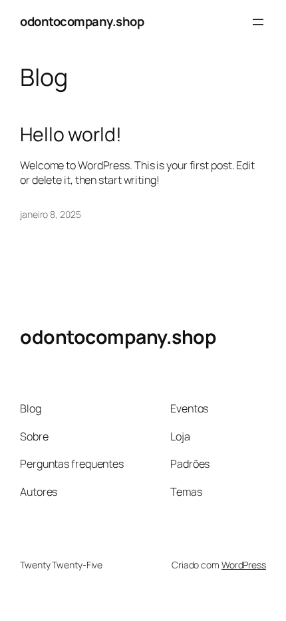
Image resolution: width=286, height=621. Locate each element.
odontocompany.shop (82, 21)
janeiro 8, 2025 (50, 214)
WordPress (243, 564)
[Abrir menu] (258, 22)
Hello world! (71, 134)
